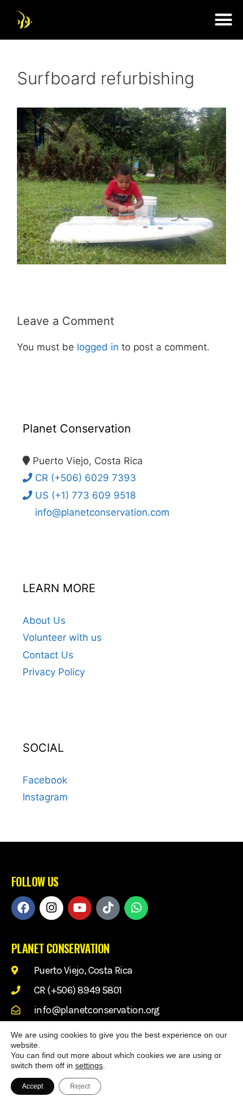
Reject (80, 1086)
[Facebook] (23, 908)
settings (89, 1065)
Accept (32, 1086)
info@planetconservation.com (101, 512)
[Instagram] (51, 908)
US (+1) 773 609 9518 (84, 495)
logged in (98, 347)
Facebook (45, 780)
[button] (224, 20)
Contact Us (48, 655)
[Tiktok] (108, 908)
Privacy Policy (54, 672)
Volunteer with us (62, 637)
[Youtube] (80, 908)
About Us (44, 620)
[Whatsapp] (136, 908)
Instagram (45, 797)
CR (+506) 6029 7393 (84, 477)
